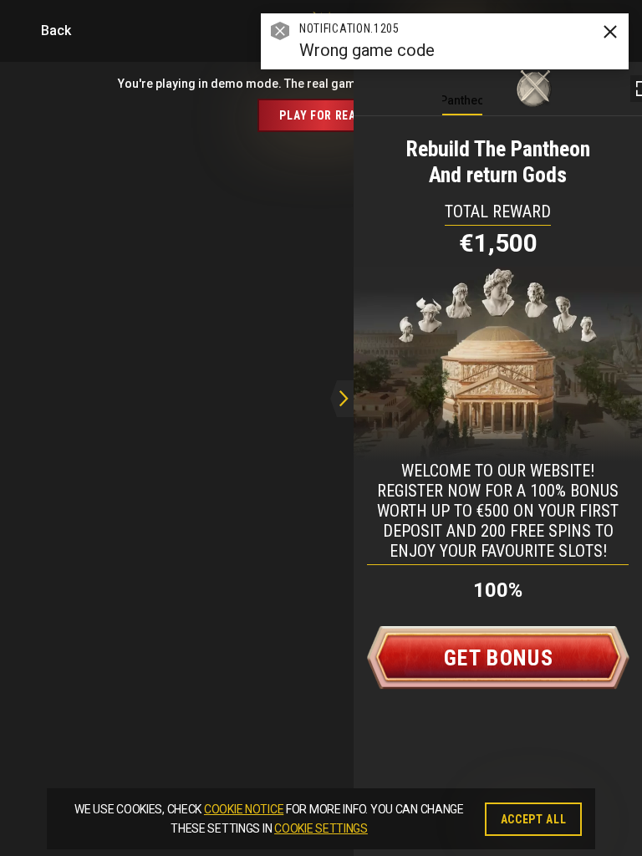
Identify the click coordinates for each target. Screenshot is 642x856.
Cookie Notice (243, 809)
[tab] (462, 84)
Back (53, 30)
